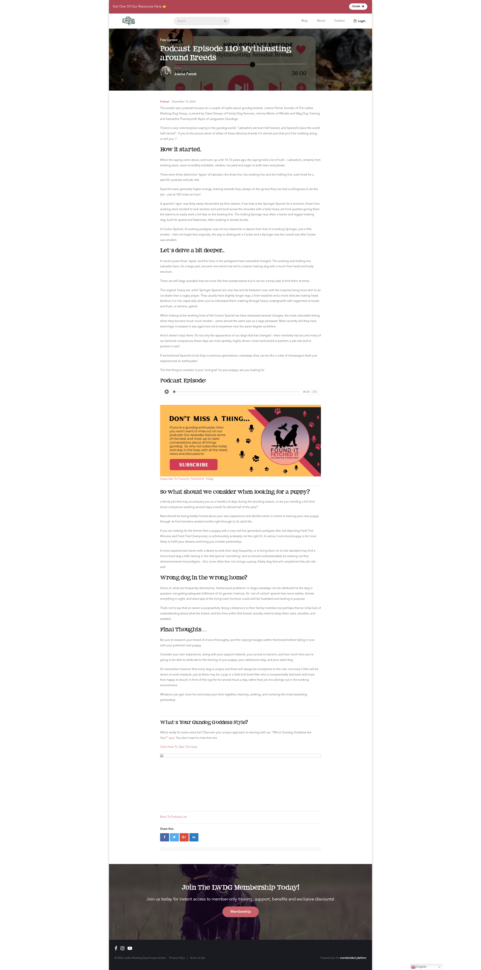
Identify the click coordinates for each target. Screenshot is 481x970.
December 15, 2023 (184, 102)
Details (356, 6)
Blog (304, 20)
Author (178, 68)
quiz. (172, 738)
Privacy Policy (177, 958)
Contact (339, 20)
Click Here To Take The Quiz (178, 747)
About (321, 20)
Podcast (164, 102)
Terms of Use (197, 958)
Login (361, 21)
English (421, 966)
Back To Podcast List (173, 817)
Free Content (169, 40)
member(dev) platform (353, 958)
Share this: (167, 829)
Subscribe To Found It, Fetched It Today (186, 479)
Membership (240, 912)
